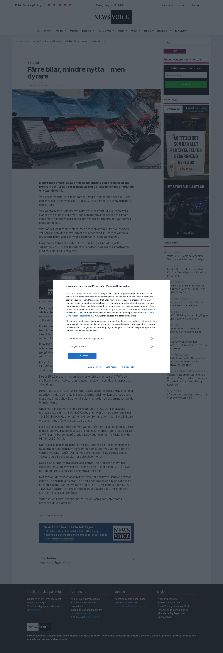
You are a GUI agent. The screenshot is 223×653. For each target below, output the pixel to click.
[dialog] (111, 326)
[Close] (164, 286)
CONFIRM (82, 355)
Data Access (111, 367)
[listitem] (111, 338)
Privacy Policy (128, 367)
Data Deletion (94, 367)
